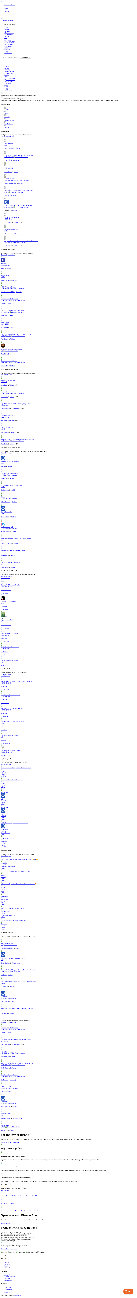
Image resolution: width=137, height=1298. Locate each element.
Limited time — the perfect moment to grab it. (14, 920)
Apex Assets (8, 172)
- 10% (16, 385)
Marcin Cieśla (5, 432)
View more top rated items (8, 1022)
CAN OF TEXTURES (8, 292)
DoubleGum (4, 1068)
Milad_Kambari (9, 148)
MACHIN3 (4, 327)
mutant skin (4, 896)
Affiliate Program (9, 1277)
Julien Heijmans (5, 1106)
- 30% (17, 432)
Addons (18, 148)
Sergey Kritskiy (5, 1056)
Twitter (6, 1262)
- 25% (20, 246)
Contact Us (7, 1292)
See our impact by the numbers (10, 1142)
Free (5, 38)
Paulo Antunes (5, 517)
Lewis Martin (5, 1001)
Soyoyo (3, 1091)
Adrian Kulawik (5, 502)
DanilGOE (4, 686)
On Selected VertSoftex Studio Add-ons (12, 908)
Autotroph (18, 1295)
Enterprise (7, 1278)
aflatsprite (7, 234)
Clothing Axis (5, 490)
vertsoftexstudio (5, 912)
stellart (3, 875)
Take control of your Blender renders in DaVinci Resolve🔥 (18, 884)
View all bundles (6, 674)
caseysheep (4, 841)
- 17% (22, 408)
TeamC (3, 354)
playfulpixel (4, 829)
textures (3, 771)
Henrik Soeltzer (5, 963)
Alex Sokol (7, 222)
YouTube (7, 1267)
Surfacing (19, 292)
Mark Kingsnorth (6, 1118)
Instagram (7, 1266)
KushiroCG (4, 1130)
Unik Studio (8, 246)
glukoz (3, 303)
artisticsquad (4, 899)
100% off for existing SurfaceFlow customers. (14, 823)
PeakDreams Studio (10, 183)
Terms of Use (5, 1249)
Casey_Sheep (8, 160)
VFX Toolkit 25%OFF (7, 838)
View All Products (9, 41)
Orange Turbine (5, 280)
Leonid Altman (5, 408)
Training (14, 210)
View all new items (6, 453)
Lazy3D (6, 195)
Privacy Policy (14, 1249)
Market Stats (8, 1280)
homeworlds (4, 478)
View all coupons (6, 856)
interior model (5, 567)
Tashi (2, 726)
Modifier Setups (16, 234)
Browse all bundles (6, 576)
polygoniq (4, 315)
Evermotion (4, 1013)
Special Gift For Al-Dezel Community (12, 780)
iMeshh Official (5, 532)
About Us (7, 1275)
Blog (5, 1291)
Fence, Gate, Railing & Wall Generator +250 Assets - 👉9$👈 (19, 859)
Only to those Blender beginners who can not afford (16, 768)
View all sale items (6, 375)
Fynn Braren (4, 339)
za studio (3, 665)
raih (2, 799)
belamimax (4, 887)
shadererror (4, 924)
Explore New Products (7, 136)
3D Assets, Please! (6, 543)
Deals (6, 48)
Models (16, 172)
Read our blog (5, 1190)
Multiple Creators (6, 590)
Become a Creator (9, 5)
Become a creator (6, 1223)
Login (6, 8)
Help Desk (7, 1287)
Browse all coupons (6, 764)
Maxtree (3, 466)
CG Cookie (4, 652)
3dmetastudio (5, 555)
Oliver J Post (4, 366)
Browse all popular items (8, 255)
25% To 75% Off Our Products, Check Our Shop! (15, 871)
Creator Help (8, 1289)
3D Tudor (4, 975)
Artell (2, 268)
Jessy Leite (4, 385)
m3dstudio (4, 863)
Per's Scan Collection (7, 948)
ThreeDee (4, 606)
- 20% (20, 222)
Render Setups (15, 408)
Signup (6, 11)
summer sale (4, 792)
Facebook (7, 1264)
